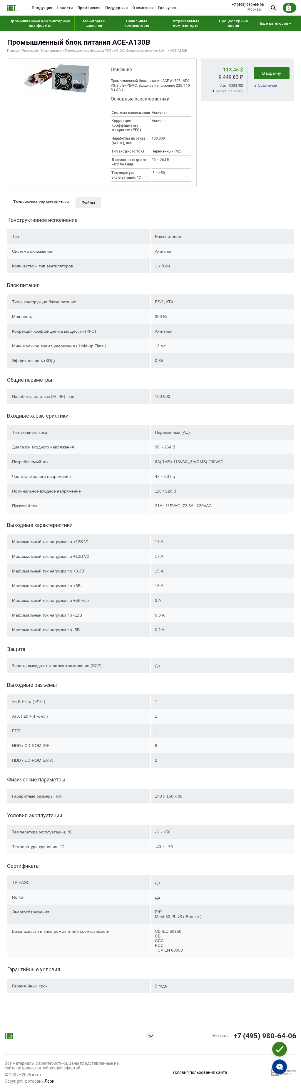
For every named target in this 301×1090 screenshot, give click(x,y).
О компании (142, 8)
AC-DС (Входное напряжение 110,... (140, 50)
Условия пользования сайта (199, 1072)
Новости (65, 8)
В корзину (271, 73)
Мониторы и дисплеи (94, 23)
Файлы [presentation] (88, 202)
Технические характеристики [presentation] (41, 202)
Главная (13, 50)
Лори (49, 1081)
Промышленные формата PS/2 (88, 50)
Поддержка (116, 8)
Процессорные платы (233, 23)
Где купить (168, 8)
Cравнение (267, 85)
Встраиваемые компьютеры (185, 23)
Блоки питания (51, 50)
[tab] (41, 202)
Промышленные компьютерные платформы (39, 23)
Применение (89, 8)
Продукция (42, 8)
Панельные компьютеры (136, 23)
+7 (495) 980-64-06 (248, 5)
